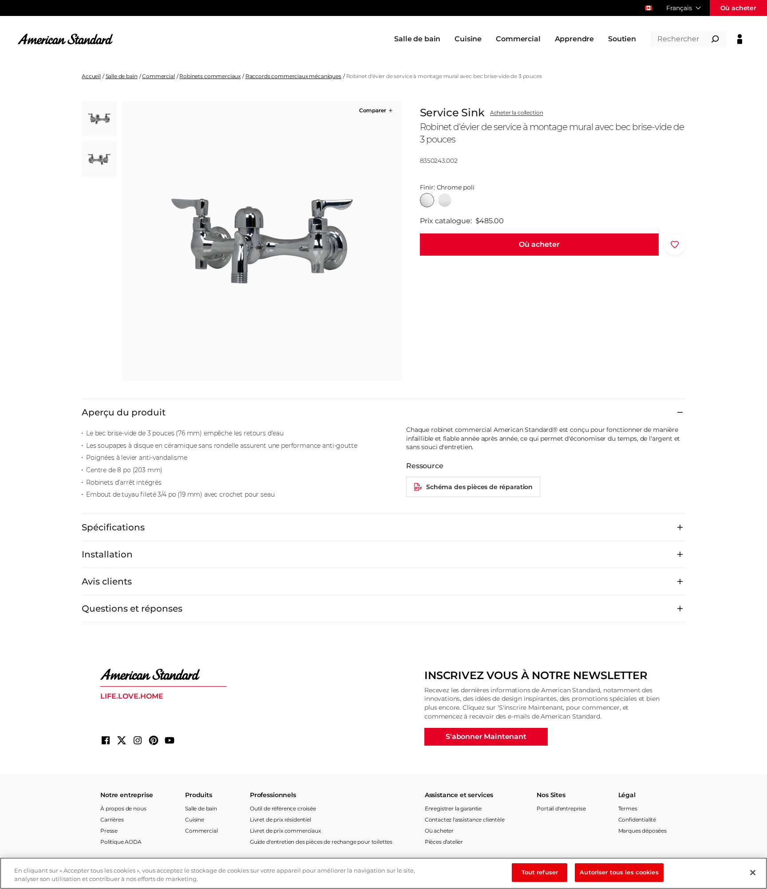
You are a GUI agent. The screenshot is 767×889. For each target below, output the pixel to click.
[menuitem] (417, 39)
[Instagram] (137, 740)
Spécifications (113, 527)
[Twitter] (121, 740)
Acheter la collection (516, 112)
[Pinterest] (153, 740)
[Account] (739, 39)
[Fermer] (753, 872)
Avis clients (107, 581)
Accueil (91, 76)
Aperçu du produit (124, 412)
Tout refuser (540, 872)
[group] (262, 241)
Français (679, 8)
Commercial (158, 76)
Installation (107, 554)
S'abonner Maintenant (486, 736)
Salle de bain (122, 76)
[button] (376, 110)
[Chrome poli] (427, 200)
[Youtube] (169, 740)
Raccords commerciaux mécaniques (293, 76)
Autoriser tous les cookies (619, 872)
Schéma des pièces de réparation (479, 487)
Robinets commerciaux (210, 76)
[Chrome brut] (445, 200)
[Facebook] (105, 740)
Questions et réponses (132, 608)
